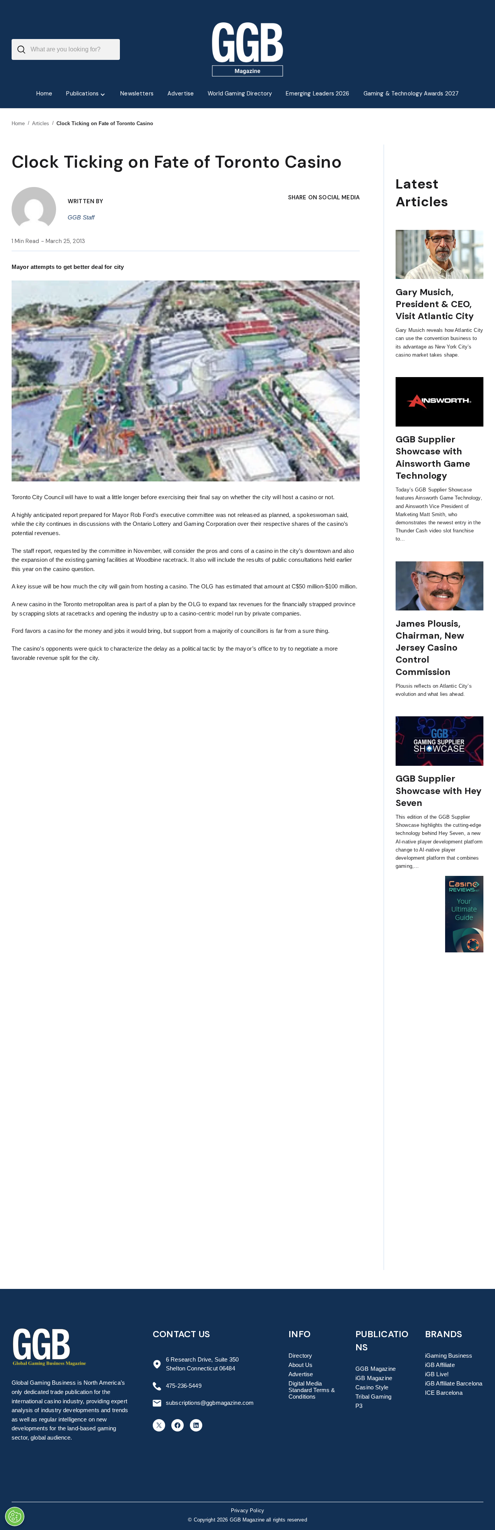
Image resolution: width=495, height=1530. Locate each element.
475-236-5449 (183, 1386)
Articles (41, 123)
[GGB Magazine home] (247, 49)
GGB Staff (81, 217)
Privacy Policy (247, 1510)
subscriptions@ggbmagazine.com (210, 1403)
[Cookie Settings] (14, 1516)
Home (18, 123)
